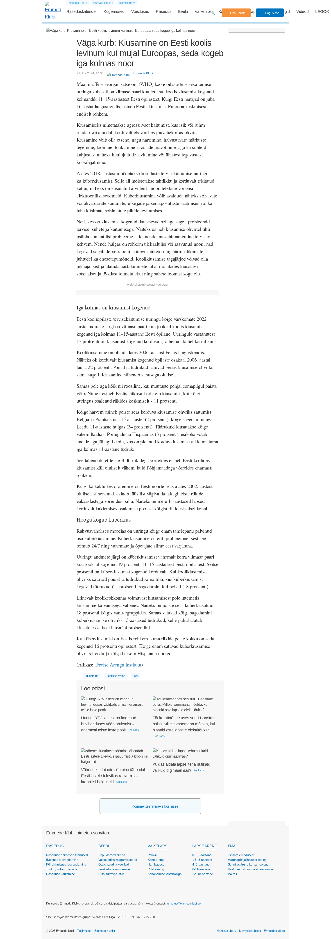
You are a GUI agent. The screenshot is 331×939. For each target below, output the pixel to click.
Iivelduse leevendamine (62, 859)
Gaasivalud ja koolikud (113, 864)
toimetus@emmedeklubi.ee (184, 903)
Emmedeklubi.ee (274, 930)
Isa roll (232, 874)
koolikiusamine (116, 676)
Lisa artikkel (238, 13)
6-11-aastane (201, 869)
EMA (232, 846)
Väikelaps (203, 11)
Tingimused (84, 930)
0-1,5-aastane (201, 855)
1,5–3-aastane (202, 859)
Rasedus (163, 11)
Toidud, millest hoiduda (61, 869)
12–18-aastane (202, 874)
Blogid (284, 11)
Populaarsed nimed (111, 855)
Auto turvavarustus (111, 874)
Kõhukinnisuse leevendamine (66, 864)
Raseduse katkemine (60, 874)
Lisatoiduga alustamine (114, 869)
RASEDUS (55, 846)
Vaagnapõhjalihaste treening (247, 859)
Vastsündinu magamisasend (117, 859)
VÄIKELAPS (157, 846)
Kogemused (114, 11)
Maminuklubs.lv (226, 930)
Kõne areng (156, 859)
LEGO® (322, 11)
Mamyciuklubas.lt (250, 930)
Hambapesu (156, 864)
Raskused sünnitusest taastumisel (251, 869)
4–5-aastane (201, 864)
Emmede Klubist (104, 930)
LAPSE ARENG (204, 846)
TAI (136, 676)
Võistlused (140, 11)
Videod (302, 11)
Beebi (183, 11)
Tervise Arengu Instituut (118, 664)
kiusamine (92, 676)
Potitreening (156, 869)
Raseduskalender (81, 11)
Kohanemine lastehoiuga (165, 874)
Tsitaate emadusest (241, 855)
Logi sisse (271, 13)
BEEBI (103, 846)
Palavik (152, 855)
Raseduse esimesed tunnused (67, 855)
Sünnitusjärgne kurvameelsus (248, 864)
